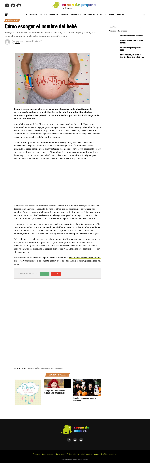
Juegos (111, 14)
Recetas (42, 14)
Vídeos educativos (89, 14)
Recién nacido (57, 368)
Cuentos (63, 14)
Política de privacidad (75, 454)
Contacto (36, 454)
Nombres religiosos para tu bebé (130, 48)
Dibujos (103, 14)
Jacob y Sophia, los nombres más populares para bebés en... (132, 55)
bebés (31, 368)
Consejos (120, 14)
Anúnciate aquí (48, 454)
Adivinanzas (75, 14)
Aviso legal (60, 454)
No (57, 274)
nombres (46, 368)
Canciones (53, 14)
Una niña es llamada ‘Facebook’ (131, 35)
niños (38, 368)
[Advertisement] (57, 182)
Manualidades (31, 14)
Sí (45, 274)
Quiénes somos (92, 454)
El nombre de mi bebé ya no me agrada (131, 41)
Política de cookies (109, 454)
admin (17, 43)
